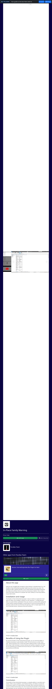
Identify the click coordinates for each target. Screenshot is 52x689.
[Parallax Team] (11, 549)
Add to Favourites (44, 538)
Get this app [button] (21, 538)
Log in (42, 1)
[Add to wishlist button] (46, 575)
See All (26, 578)
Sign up (48, 1)
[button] (13, 262)
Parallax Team (14, 635)
